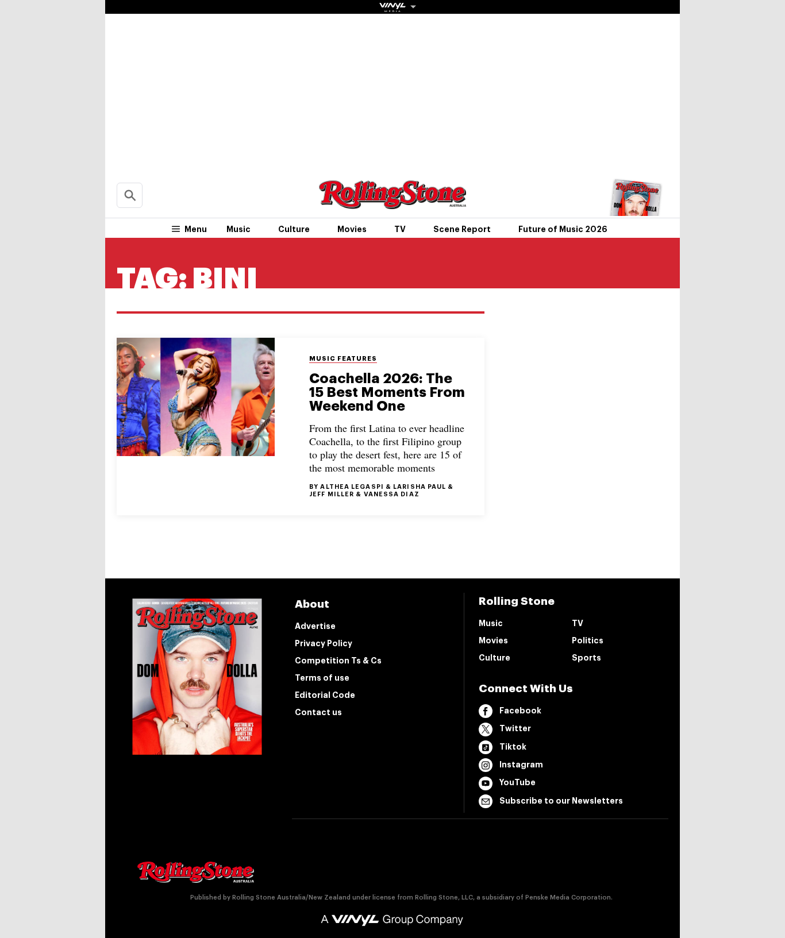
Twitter (515, 728)
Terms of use (322, 678)
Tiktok (512, 747)
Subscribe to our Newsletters (561, 801)
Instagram (521, 765)
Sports (586, 658)
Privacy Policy (323, 643)
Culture (294, 229)
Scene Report (462, 229)
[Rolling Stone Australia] (392, 204)
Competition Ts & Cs (338, 661)
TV (400, 229)
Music (238, 229)
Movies (352, 229)
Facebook (520, 711)
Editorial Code (325, 695)
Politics (587, 640)
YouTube (517, 782)
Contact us (318, 712)
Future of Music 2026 (562, 229)
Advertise (315, 626)
